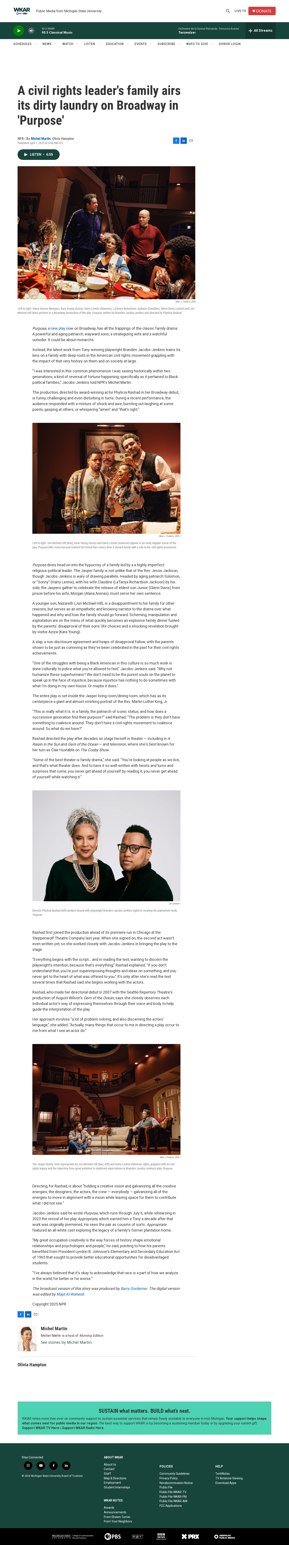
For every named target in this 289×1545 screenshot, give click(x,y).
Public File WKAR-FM (173, 1496)
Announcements (115, 1512)
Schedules (22, 44)
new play (58, 328)
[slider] (38, 30)
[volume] (31, 30)
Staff (107, 1473)
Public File (166, 1487)
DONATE (263, 11)
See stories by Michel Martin (66, 1342)
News (47, 44)
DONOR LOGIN (230, 44)
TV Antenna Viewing (229, 1478)
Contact (109, 1469)
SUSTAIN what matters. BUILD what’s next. (144, 1411)
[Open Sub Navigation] (35, 43)
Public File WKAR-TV (173, 1492)
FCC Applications (171, 1505)
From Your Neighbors (118, 1521)
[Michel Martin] (27, 1338)
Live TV (240, 11)
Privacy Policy (169, 1478)
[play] (18, 30)
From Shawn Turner (117, 1517)
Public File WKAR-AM (173, 1501)
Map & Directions (115, 1478)
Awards (109, 1507)
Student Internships (117, 1487)
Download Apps (225, 1483)
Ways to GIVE (197, 44)
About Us (110, 1464)
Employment (112, 1482)
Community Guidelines (175, 1473)
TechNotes (222, 1473)
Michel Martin (41, 138)
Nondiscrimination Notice (176, 1483)
